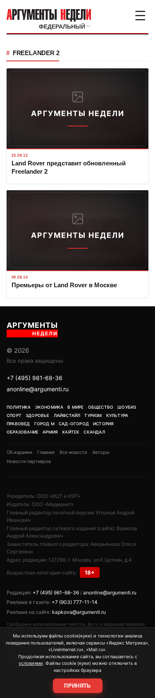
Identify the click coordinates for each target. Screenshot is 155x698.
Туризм (93, 415)
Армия (50, 431)
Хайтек (70, 431)
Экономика (49, 407)
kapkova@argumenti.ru (79, 612)
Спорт (14, 415)
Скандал (94, 431)
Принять (77, 686)
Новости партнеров (29, 461)
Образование (22, 431)
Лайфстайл (67, 415)
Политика (19, 407)
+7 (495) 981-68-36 (34, 377)
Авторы (100, 452)
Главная (46, 452)
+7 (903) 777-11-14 (75, 602)
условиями (31, 663)
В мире (75, 407)
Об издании (19, 452)
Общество (101, 407)
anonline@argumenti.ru (38, 389)
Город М (44, 423)
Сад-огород (74, 423)
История (103, 423)
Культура (117, 415)
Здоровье (38, 415)
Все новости (73, 452)
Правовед (18, 423)
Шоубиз (126, 407)
